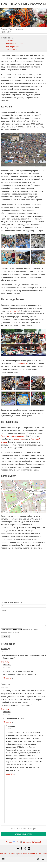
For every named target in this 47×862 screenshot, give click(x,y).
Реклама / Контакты (8, 853)
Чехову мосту (19, 439)
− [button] (43, 508)
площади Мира (20, 363)
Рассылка (43, 853)
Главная (4, 29)
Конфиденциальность (27, 853)
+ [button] (43, 504)
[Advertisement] (23, 574)
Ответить (5, 662)
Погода (13, 842)
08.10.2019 (4, 652)
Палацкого (5, 436)
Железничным (18, 436)
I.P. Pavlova (14, 311)
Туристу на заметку (16, 29)
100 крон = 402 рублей (31, 842)
